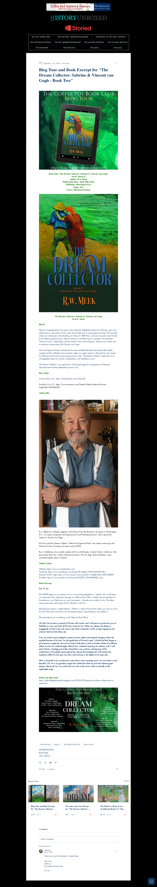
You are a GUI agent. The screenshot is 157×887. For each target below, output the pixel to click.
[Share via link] (56, 762)
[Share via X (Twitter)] (45, 762)
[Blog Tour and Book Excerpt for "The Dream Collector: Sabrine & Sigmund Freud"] (43, 793)
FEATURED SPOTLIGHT (46, 749)
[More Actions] (116, 851)
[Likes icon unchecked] (45, 870)
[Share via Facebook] (40, 762)
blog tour (57, 744)
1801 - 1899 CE (44, 756)
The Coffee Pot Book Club (72, 744)
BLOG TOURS (43, 753)
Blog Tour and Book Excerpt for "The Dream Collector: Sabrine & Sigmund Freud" (43, 807)
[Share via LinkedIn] (50, 762)
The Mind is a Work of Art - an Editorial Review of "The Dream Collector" (112, 807)
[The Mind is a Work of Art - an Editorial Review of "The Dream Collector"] (113, 793)
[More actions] (116, 63)
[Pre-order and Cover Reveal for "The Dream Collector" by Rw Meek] (78, 793)
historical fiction (45, 744)
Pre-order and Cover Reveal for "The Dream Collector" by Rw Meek (78, 807)
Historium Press (89, 744)
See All (126, 781)
